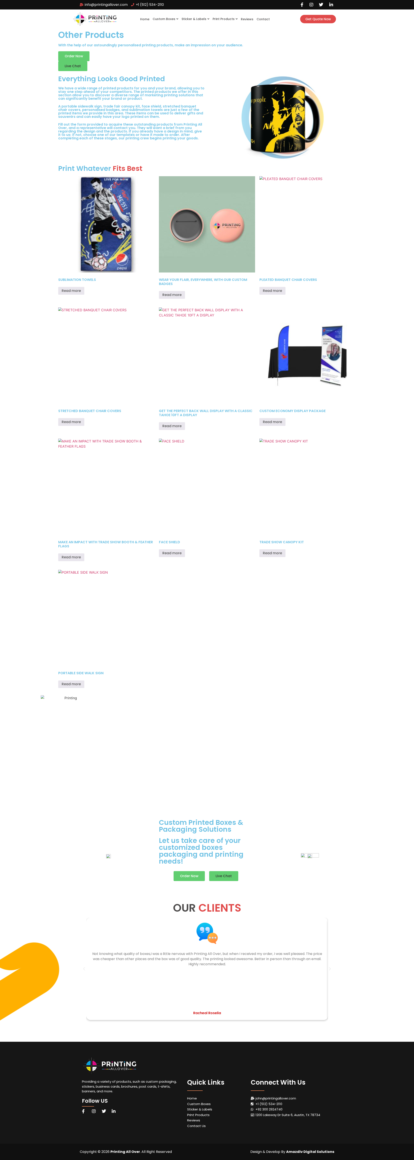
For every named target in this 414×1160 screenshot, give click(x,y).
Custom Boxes (164, 19)
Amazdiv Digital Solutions (310, 1151)
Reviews (247, 19)
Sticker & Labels (194, 19)
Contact (263, 19)
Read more (71, 290)
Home (144, 19)
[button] (72, 66)
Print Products (224, 19)
